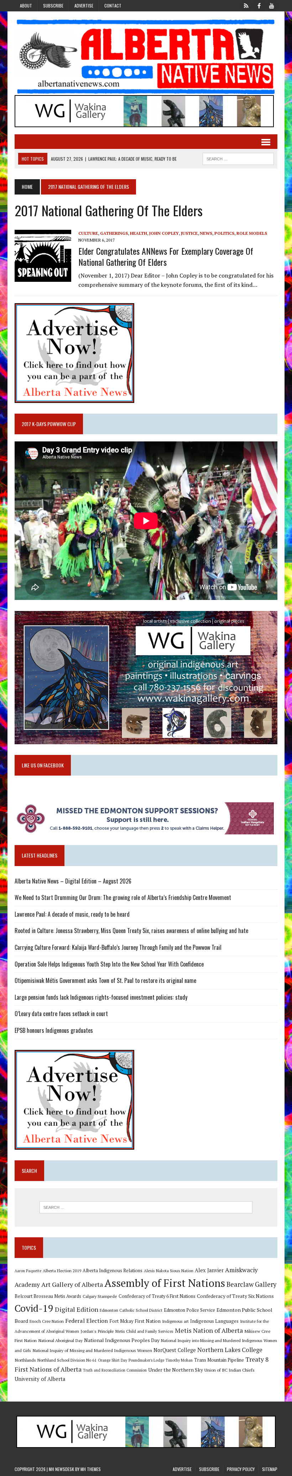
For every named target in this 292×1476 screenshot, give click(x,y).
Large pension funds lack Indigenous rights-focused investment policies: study (101, 997)
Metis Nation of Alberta (209, 1330)
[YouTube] (271, 5)
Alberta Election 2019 (62, 1270)
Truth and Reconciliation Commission (115, 1370)
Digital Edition (76, 1309)
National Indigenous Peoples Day (122, 1340)
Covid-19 (34, 1308)
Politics (224, 233)
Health (138, 233)
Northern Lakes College (229, 1350)
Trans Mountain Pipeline (219, 1360)
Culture (88, 233)
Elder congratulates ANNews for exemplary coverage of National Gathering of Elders (165, 256)
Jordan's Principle (97, 1331)
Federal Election (86, 1321)
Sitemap (269, 1469)
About (26, 5)
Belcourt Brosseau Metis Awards (48, 1296)
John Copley (164, 233)
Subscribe (53, 5)
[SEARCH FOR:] (238, 158)
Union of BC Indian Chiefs (229, 1370)
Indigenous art (175, 1321)
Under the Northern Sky (175, 1369)
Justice (189, 233)
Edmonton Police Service (189, 1310)
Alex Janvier (209, 1270)
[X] (246, 5)
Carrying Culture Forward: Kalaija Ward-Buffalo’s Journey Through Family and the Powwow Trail (118, 947)
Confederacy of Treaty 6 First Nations (157, 1296)
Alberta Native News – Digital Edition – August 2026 (73, 881)
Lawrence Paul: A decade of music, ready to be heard (72, 914)
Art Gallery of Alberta (72, 1284)
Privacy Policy (241, 1469)
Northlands (25, 1360)
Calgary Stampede (100, 1296)
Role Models (251, 233)
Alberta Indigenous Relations (112, 1271)
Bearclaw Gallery (251, 1284)
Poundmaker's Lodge (146, 1360)
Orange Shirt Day (112, 1360)
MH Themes (90, 1469)
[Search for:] (146, 1207)
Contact (112, 5)
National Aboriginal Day (60, 1340)
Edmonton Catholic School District (131, 1310)
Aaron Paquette (28, 1270)
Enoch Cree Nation (47, 1321)
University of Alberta (40, 1379)
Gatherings (114, 233)
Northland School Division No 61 (67, 1360)
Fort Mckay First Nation (135, 1321)
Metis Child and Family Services (144, 1331)
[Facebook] (259, 5)
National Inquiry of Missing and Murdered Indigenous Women (92, 1350)
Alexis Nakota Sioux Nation (168, 1270)
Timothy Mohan (179, 1360)
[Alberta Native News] (146, 57)
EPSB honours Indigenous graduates (54, 1030)
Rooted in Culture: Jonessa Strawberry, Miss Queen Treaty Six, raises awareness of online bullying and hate (131, 930)
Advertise (83, 5)
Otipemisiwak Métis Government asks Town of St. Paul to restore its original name (105, 980)
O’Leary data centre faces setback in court (61, 1013)
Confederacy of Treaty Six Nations (235, 1296)
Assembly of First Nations (164, 1283)
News (206, 233)
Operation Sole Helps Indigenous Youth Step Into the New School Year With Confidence (109, 964)
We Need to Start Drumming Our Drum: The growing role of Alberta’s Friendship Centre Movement (123, 897)
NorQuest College (174, 1350)
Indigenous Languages (214, 1321)
